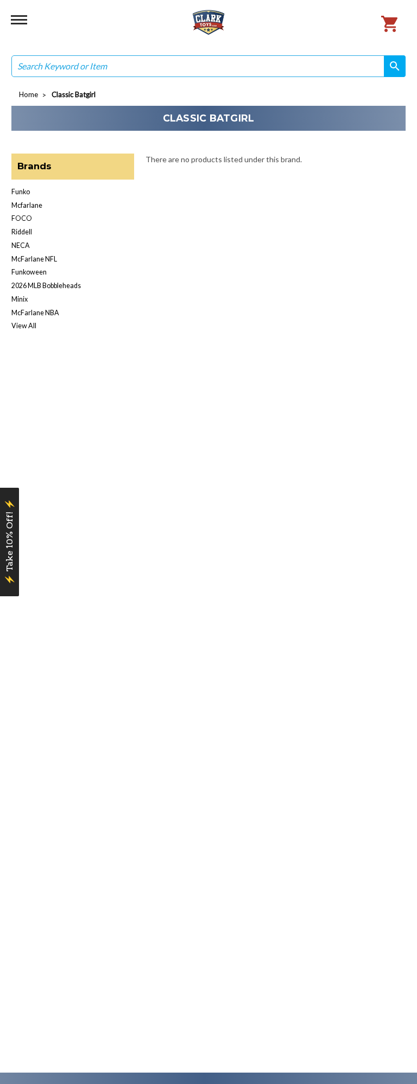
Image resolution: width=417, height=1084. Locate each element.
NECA (20, 245)
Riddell (21, 232)
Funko (20, 192)
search (391, 66)
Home (28, 94)
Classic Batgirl (74, 94)
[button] (9, 542)
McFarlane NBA (35, 313)
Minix (19, 299)
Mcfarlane (26, 205)
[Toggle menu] (19, 19)
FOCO (21, 218)
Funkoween (29, 272)
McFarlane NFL (34, 259)
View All (23, 326)
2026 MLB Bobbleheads (46, 286)
